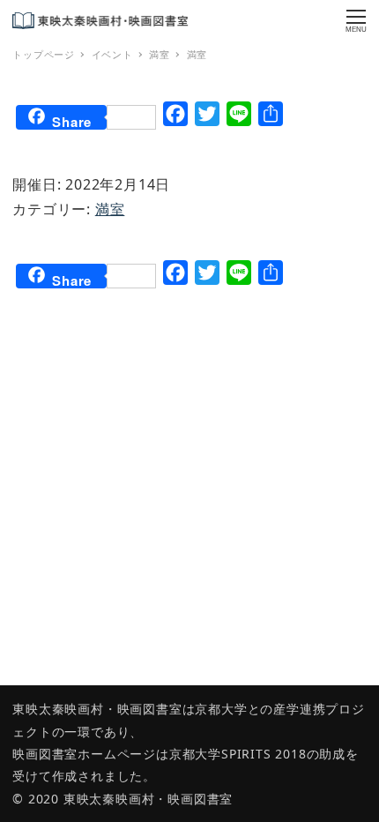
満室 (110, 209)
